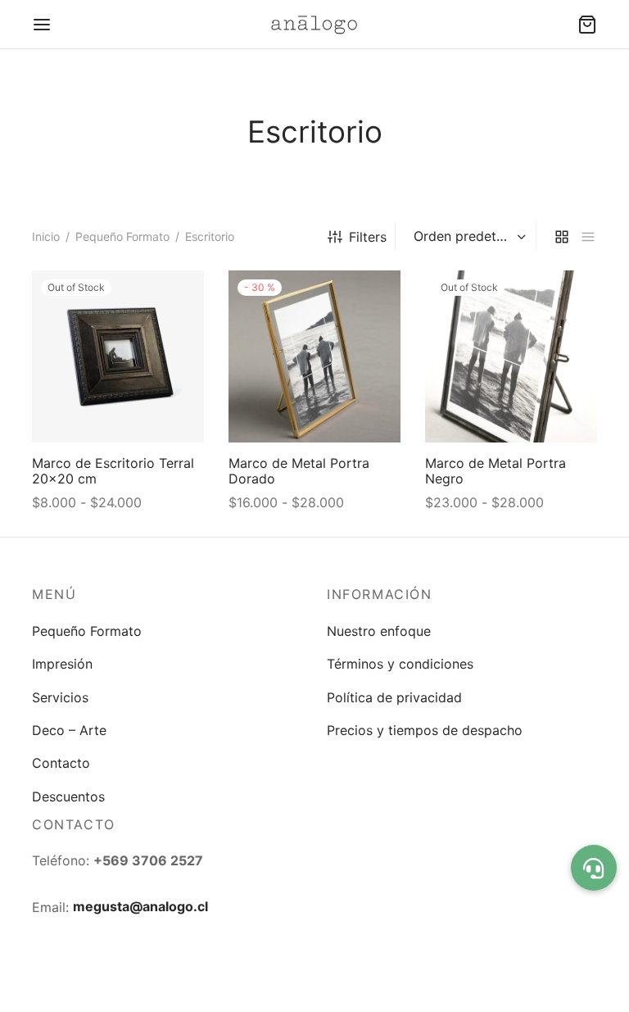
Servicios (60, 697)
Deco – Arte (69, 730)
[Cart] (587, 24)
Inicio (46, 236)
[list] (588, 236)
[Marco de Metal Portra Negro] (511, 356)
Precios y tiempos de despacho (425, 730)
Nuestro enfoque (379, 631)
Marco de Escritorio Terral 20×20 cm (113, 471)
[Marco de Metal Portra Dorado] (314, 356)
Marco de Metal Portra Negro (495, 471)
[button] (594, 868)
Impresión (62, 664)
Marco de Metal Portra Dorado (299, 471)
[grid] (562, 236)
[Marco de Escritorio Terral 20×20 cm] (118, 356)
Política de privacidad (394, 697)
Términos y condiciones (400, 664)
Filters (368, 237)
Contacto (61, 763)
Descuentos (68, 796)
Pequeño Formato (122, 236)
